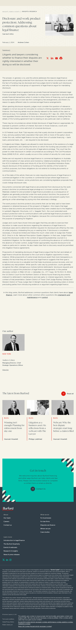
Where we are (45, 529)
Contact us (8, 525)
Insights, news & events (11, 11)
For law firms (45, 521)
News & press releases (12, 554)
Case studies (45, 532)
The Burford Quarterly (12, 544)
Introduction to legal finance (14, 540)
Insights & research (29, 11)
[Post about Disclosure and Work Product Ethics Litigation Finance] (47, 58)
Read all (70, 394)
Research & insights (11, 551)
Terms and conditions (8, 619)
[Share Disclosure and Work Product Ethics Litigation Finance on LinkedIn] (52, 58)
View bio (5, 370)
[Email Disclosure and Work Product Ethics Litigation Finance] (56, 58)
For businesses (45, 518)
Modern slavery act (7, 624)
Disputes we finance (47, 525)
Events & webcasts (10, 547)
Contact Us (40, 489)
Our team (7, 518)
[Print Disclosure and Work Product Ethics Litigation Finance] (61, 58)
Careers (6, 521)
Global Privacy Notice (8, 622)
